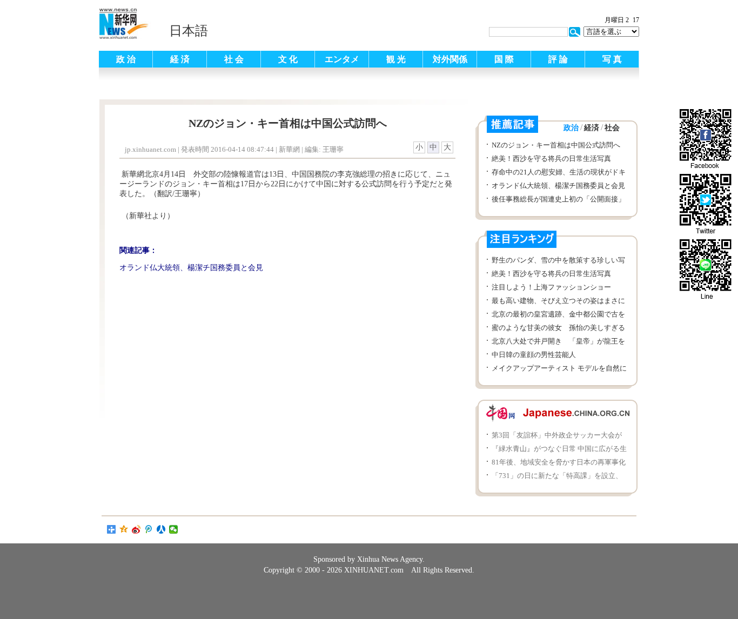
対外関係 (450, 59)
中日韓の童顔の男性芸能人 (534, 355)
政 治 (126, 59)
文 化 (288, 59)
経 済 (180, 59)
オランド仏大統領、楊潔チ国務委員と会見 (558, 185)
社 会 (234, 59)
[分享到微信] (173, 529)
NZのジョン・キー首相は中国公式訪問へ (556, 145)
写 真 (612, 59)
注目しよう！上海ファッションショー (551, 287)
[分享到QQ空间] (124, 529)
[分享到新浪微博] (136, 529)
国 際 (504, 59)
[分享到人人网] (161, 529)
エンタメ (342, 59)
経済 (591, 128)
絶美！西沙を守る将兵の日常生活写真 (551, 158)
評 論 (558, 59)
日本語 (188, 31)
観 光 (396, 59)
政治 (571, 128)
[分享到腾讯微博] (148, 529)
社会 (612, 128)
